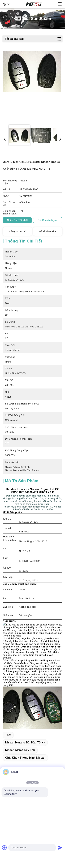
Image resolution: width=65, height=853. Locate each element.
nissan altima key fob (20, 750)
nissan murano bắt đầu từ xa (25, 742)
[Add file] (4, 847)
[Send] (60, 847)
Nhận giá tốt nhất (17, 220)
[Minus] (60, 772)
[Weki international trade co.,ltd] (33, 4)
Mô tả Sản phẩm (47, 231)
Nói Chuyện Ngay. (48, 220)
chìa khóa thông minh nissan (25, 757)
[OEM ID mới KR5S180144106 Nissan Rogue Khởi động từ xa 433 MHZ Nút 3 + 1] (32, 86)
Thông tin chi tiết (17, 231)
